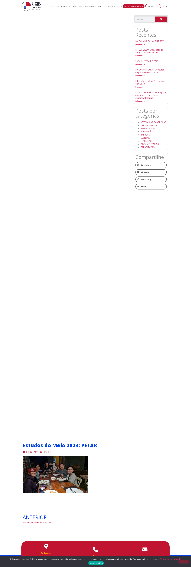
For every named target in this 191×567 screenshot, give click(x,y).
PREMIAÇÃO (146, 131)
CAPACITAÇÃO (148, 147)
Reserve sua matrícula (133, 6)
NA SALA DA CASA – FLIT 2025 (149, 41)
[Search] (161, 19)
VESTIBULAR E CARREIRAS (153, 122)
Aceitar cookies (96, 563)
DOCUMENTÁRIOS (150, 144)
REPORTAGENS (148, 128)
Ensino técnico (78, 6)
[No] (183, 561)
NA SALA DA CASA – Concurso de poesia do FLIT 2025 (149, 71)
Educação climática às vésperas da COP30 (150, 82)
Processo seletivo (114, 6)
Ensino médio (62, 6)
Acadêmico (89, 6)
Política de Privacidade (170, 559)
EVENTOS (145, 137)
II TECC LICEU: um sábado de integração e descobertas (149, 51)
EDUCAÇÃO (146, 141)
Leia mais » (140, 44)
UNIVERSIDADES (149, 125)
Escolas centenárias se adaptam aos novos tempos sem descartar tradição (150, 95)
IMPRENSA (146, 134)
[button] (151, 165)
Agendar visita (153, 6)
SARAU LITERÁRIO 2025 (146, 61)
